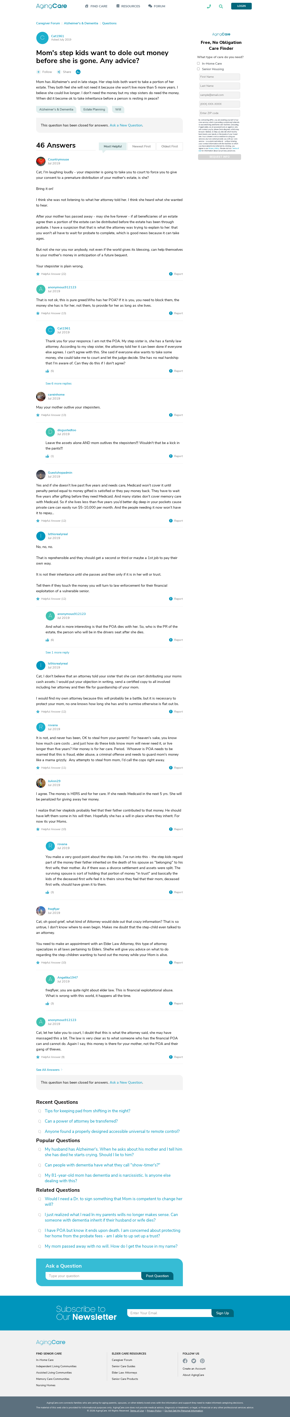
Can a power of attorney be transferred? (81, 1121)
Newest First (141, 146)
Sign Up (222, 1313)
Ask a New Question (126, 125)
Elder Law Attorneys (124, 1373)
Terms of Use (137, 1410)
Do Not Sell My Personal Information (184, 1410)
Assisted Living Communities (54, 1373)
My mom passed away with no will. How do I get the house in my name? (111, 1246)
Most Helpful (113, 146)
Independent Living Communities (56, 1366)
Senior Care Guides (123, 1366)
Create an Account (194, 1369)
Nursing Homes (45, 1385)
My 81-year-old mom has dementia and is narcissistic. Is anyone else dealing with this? (108, 1178)
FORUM (159, 6)
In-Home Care (212, 63)
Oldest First (169, 146)
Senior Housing (213, 69)
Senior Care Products (125, 1379)
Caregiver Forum (122, 1360)
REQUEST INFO (220, 157)
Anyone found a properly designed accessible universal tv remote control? (112, 1131)
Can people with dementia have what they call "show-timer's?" (102, 1165)
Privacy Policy (214, 148)
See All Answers (48, 1070)
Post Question (157, 1276)
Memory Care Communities (52, 1379)
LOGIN (241, 6)
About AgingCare (193, 1375)
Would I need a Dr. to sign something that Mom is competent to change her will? (113, 1201)
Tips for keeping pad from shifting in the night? (87, 1111)
